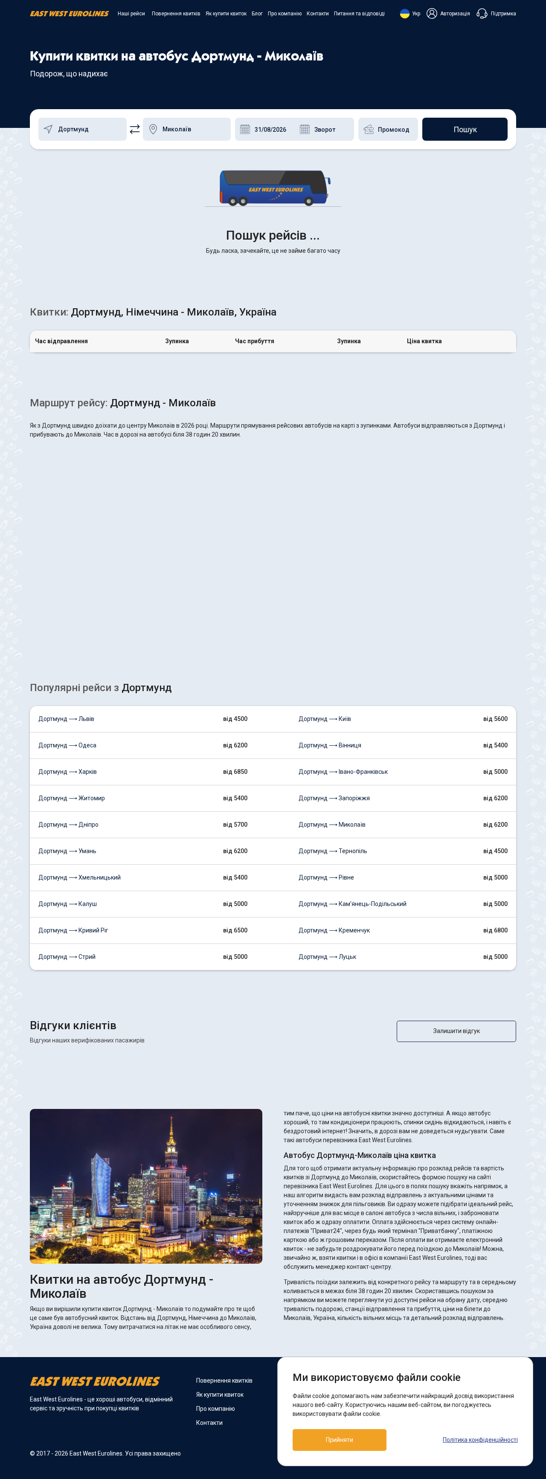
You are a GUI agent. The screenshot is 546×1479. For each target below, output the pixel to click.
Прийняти (339, 1439)
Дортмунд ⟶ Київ (325, 718)
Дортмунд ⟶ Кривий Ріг (73, 930)
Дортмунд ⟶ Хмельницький (79, 877)
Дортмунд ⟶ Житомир (71, 798)
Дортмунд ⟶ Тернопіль (333, 851)
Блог (257, 14)
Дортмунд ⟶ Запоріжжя (334, 798)
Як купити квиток (226, 14)
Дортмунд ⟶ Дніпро (68, 824)
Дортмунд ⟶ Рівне (326, 877)
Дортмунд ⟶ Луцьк (327, 956)
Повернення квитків (176, 14)
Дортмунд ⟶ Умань (67, 851)
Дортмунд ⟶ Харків (67, 771)
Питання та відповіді (359, 14)
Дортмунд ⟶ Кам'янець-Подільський (353, 903)
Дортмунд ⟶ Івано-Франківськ (343, 771)
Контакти (318, 14)
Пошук (465, 129)
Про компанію (285, 14)
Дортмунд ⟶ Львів (66, 718)
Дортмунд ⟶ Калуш (67, 903)
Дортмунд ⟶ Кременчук (334, 930)
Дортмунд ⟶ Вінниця (330, 745)
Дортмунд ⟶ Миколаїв (332, 824)
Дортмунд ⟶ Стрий (67, 956)
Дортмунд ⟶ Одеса (67, 745)
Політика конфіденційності (480, 1439)
